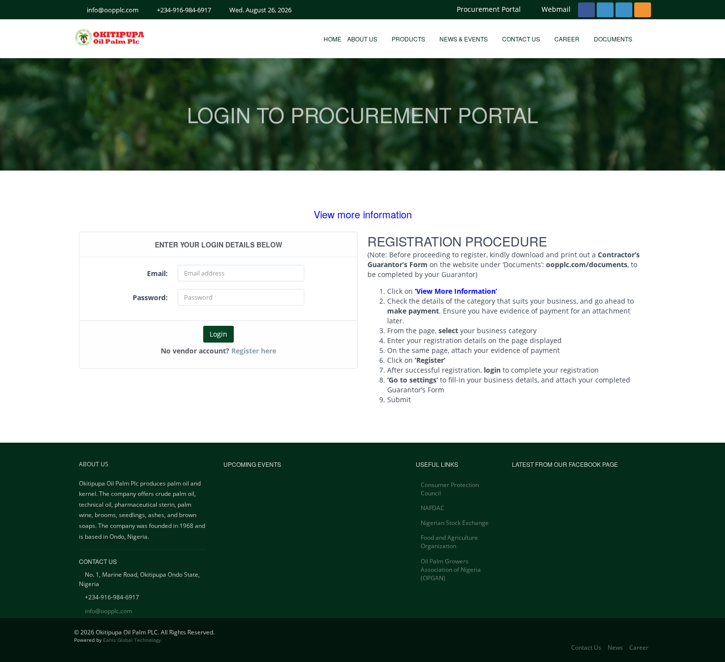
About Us (363, 39)
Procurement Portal (489, 9)
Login (218, 334)
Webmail (556, 9)
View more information (363, 214)
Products (409, 39)
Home (332, 39)
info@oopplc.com (113, 9)
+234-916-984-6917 (184, 9)
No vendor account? (218, 350)
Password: (150, 297)
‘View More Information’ (456, 291)
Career (567, 39)
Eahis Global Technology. (132, 639)
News (615, 647)
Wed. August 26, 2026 (260, 9)
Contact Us (522, 39)
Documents (614, 39)
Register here (253, 350)
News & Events (464, 39)
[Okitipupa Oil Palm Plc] (137, 37)
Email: (157, 273)
